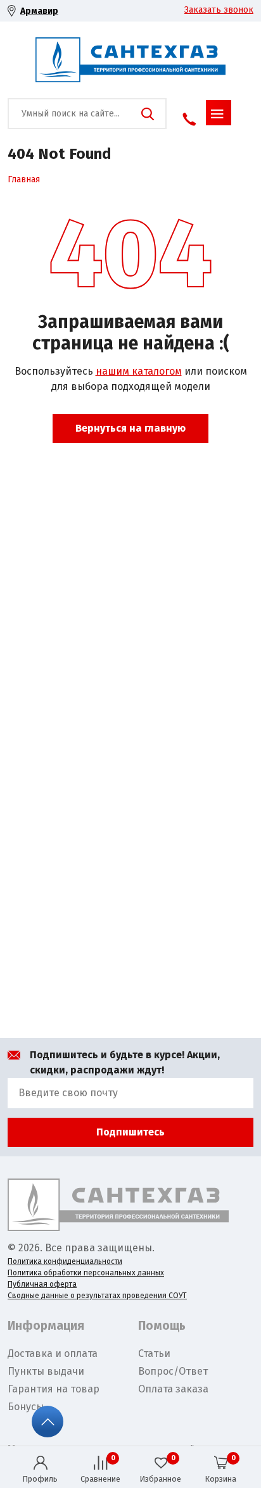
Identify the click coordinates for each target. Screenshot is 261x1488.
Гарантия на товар (53, 1389)
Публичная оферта (42, 1284)
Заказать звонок (218, 9)
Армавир (39, 11)
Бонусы (26, 1407)
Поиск (147, 114)
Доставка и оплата (53, 1353)
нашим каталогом (139, 371)
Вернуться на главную (130, 428)
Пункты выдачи (46, 1371)
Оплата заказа (173, 1389)
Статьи (154, 1353)
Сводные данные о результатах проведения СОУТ (97, 1295)
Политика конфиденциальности (65, 1261)
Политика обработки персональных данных (86, 1272)
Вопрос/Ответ (173, 1371)
